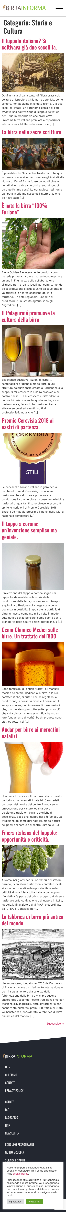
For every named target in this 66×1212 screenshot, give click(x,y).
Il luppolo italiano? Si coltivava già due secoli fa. (29, 44)
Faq (7, 1109)
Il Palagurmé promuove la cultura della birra (28, 316)
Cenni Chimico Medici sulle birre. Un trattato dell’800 (30, 632)
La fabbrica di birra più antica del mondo (32, 919)
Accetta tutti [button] (34, 1201)
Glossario (11, 1117)
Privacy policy (14, 1090)
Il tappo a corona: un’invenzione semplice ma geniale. (29, 530)
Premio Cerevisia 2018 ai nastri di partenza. (28, 423)
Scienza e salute (15, 1160)
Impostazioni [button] (15, 1201)
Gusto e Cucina (14, 1152)
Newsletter (12, 1133)
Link (7, 1125)
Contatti (10, 1082)
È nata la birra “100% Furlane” (24, 208)
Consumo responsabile (19, 1144)
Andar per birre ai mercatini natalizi (31, 732)
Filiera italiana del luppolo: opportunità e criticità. (29, 835)
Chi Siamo (11, 1075)
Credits (9, 1102)
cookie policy (20, 1173)
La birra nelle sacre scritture (31, 132)
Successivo (55, 1023)
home (8, 1067)
